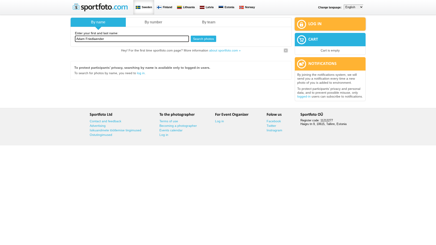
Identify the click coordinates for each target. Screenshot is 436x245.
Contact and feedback (105, 121)
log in (141, 73)
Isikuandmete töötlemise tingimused (115, 130)
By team (208, 22)
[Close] (285, 52)
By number (153, 22)
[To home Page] (100, 10)
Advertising (98, 125)
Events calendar (171, 130)
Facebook (274, 121)
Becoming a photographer (178, 125)
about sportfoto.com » (225, 50)
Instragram (274, 130)
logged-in (304, 96)
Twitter (271, 125)
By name (98, 22)
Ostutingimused (101, 135)
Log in (163, 135)
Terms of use (168, 121)
